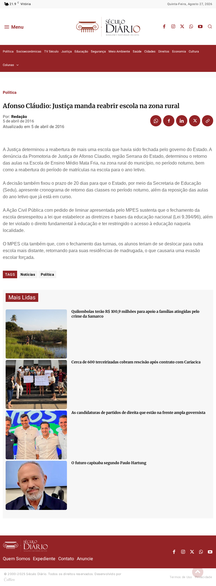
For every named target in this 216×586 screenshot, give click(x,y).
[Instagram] (173, 26)
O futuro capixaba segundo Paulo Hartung (108, 462)
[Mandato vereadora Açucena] (36, 384)
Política (10, 93)
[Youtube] (200, 26)
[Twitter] (182, 26)
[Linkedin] (181, 120)
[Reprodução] (36, 485)
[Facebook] (164, 26)
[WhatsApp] (191, 26)
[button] (210, 26)
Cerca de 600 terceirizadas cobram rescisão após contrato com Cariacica (136, 362)
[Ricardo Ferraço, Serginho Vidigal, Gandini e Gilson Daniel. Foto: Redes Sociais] (36, 435)
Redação (19, 117)
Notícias (28, 274)
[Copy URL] (207, 120)
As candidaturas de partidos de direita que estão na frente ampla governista (138, 412)
